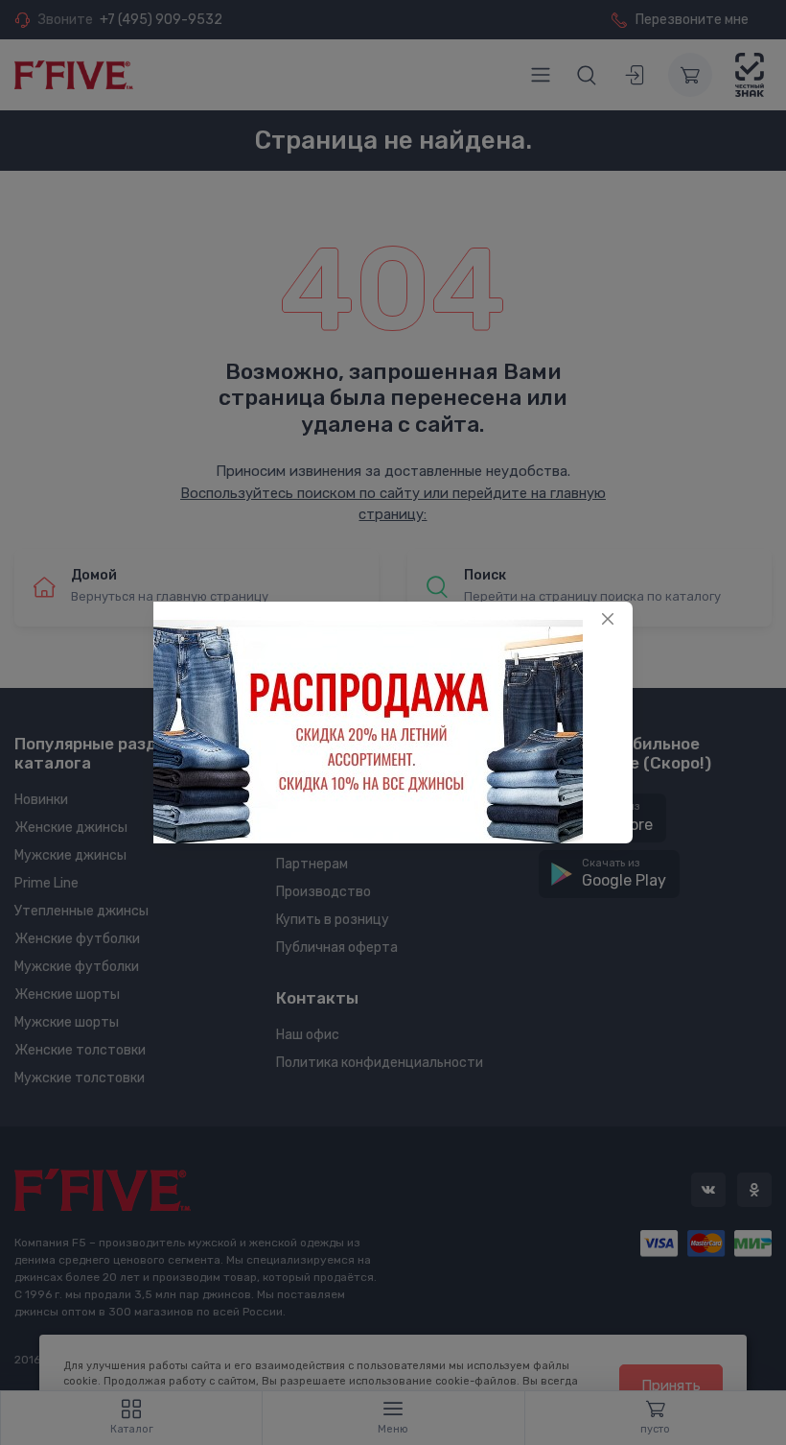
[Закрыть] (607, 618)
